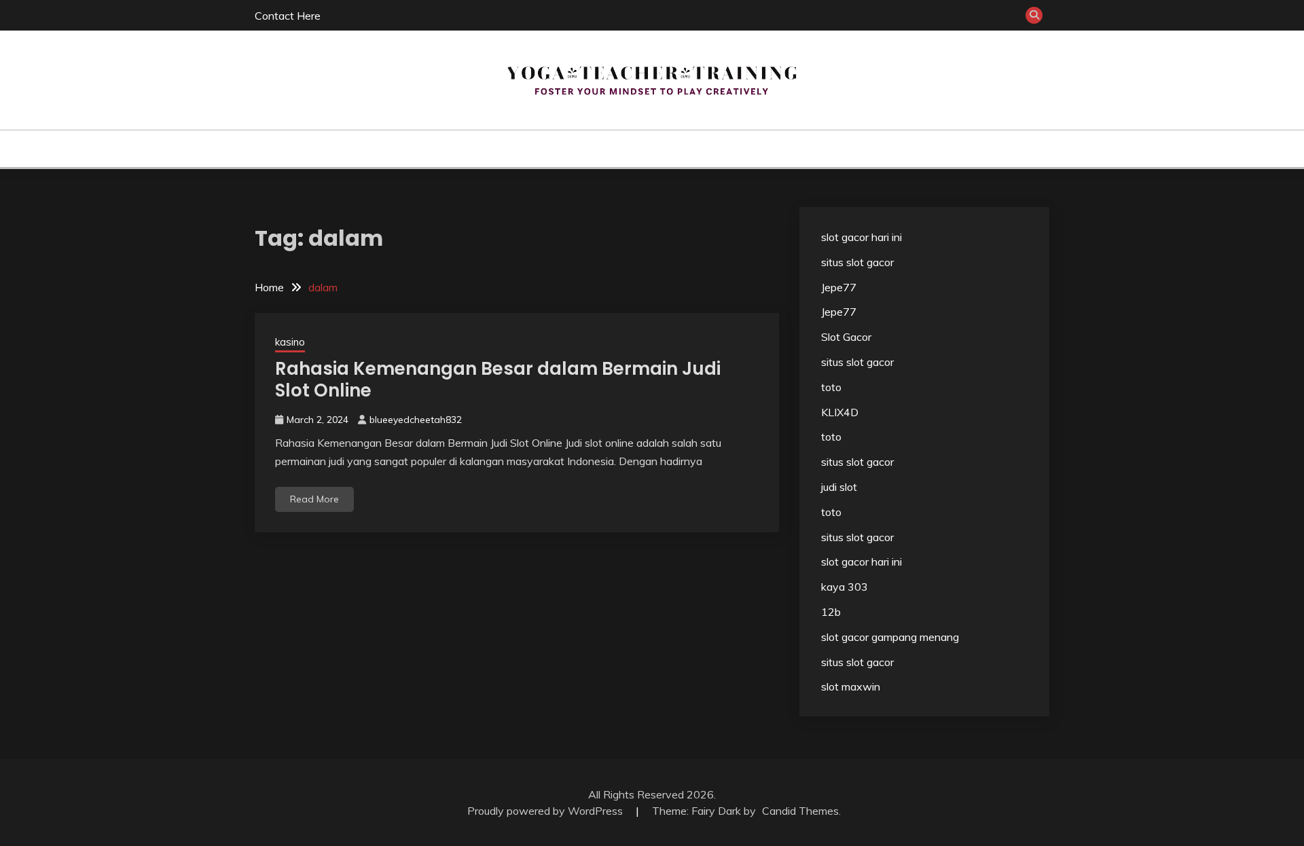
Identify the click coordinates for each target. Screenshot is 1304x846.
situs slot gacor (857, 262)
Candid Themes (800, 810)
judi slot (839, 487)
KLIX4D (839, 412)
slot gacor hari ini (861, 237)
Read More (314, 499)
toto (831, 387)
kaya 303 (844, 586)
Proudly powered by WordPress (546, 810)
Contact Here (288, 15)
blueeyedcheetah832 (415, 419)
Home (585, 148)
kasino (633, 148)
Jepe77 (838, 287)
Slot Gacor (846, 337)
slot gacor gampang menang (890, 637)
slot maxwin (850, 686)
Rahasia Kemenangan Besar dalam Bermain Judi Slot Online (498, 379)
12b (831, 612)
